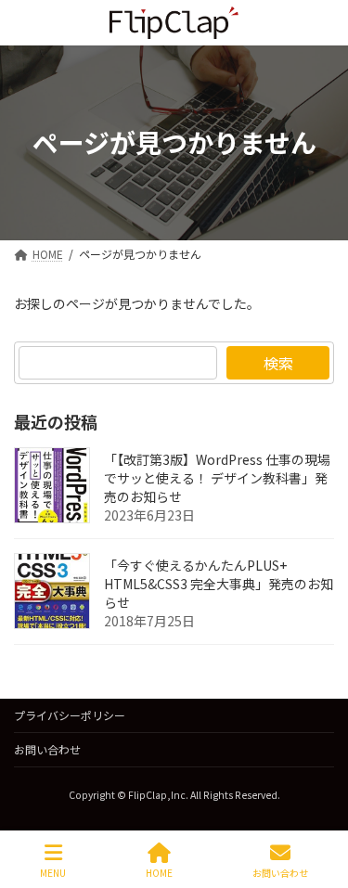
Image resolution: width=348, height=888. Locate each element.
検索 (278, 363)
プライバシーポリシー (69, 715)
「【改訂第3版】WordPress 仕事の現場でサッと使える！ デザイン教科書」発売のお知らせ (217, 478)
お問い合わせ (47, 749)
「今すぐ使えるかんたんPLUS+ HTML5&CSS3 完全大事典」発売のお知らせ (218, 583)
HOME (159, 872)
